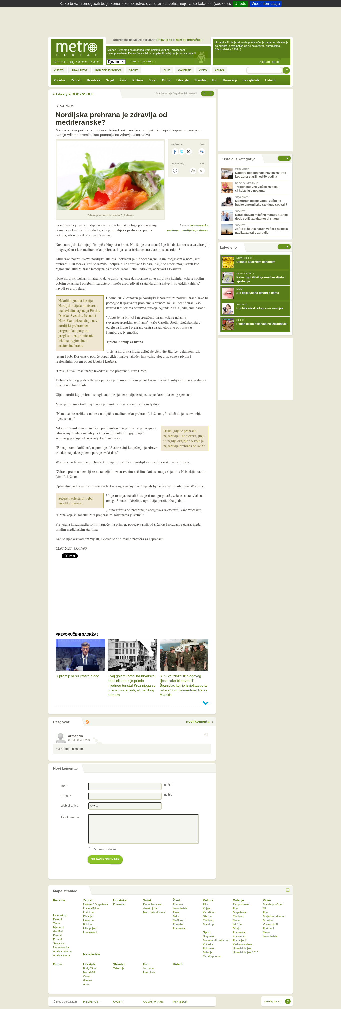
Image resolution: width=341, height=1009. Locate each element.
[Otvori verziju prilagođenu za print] (201, 151)
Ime (64, 786)
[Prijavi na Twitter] (181, 151)
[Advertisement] (172, 21)
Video (267, 900)
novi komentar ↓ (199, 721)
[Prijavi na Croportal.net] (188, 151)
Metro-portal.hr (77, 49)
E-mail (66, 796)
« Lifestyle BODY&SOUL (73, 94)
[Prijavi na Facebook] (174, 151)
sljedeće (287, 247)
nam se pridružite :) (189, 40)
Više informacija (265, 3)
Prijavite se (164, 40)
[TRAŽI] (286, 70)
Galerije (238, 900)
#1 (206, 735)
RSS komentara (87, 722)
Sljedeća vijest (204, 93)
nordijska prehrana (195, 230)
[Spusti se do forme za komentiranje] (175, 170)
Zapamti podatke (104, 849)
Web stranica (69, 805)
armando (75, 736)
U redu (240, 3)
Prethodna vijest (211, 93)
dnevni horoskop (143, 61)
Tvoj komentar (70, 817)
